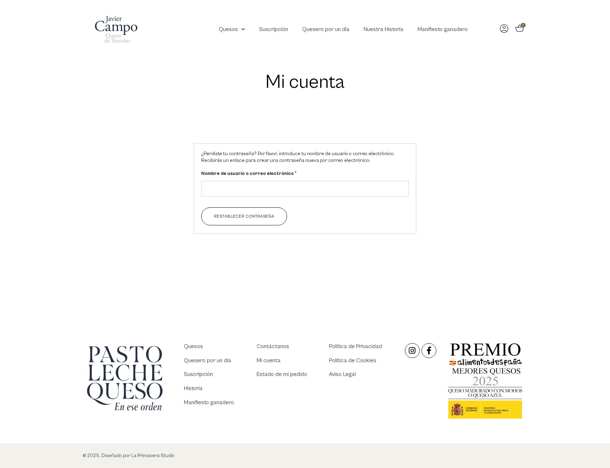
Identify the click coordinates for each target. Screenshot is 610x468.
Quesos (228, 29)
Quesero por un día (325, 29)
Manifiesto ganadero (443, 29)
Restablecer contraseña (244, 216)
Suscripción (273, 29)
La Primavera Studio (152, 455)
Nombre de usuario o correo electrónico (262, 173)
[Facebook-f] (428, 350)
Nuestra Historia (383, 29)
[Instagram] (412, 350)
